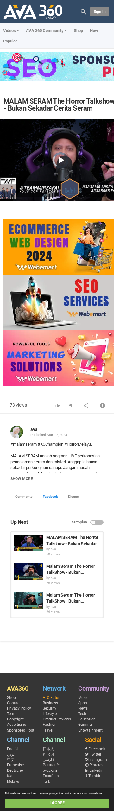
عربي (11, 754)
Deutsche (15, 770)
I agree (57, 803)
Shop (78, 30)
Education (87, 719)
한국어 (48, 754)
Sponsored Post (20, 730)
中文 (11, 759)
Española (51, 776)
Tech (82, 714)
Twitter (95, 754)
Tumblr (94, 776)
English (13, 749)
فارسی (48, 759)
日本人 (48, 749)
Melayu (13, 781)
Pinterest (96, 765)
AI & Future (52, 697)
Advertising (16, 724)
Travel (48, 730)
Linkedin (96, 770)
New (94, 30)
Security (49, 708)
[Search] (83, 11)
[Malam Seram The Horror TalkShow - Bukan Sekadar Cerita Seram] (28, 571)
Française (15, 765)
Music (83, 697)
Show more (21, 479)
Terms (12, 714)
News (83, 708)
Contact (14, 703)
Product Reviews (57, 719)
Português (51, 765)
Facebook (50, 497)
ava (34, 429)
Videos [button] (9, 30)
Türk (46, 781)
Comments (24, 497)
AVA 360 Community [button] (45, 30)
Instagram (98, 759)
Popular (10, 41)
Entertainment (90, 730)
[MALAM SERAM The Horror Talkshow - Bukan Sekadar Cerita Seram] (28, 543)
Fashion (50, 724)
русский (50, 770)
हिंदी (10, 776)
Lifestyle (50, 714)
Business (50, 703)
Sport (82, 703)
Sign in (100, 12)
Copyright (15, 719)
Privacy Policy (19, 708)
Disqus (73, 497)
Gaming (85, 724)
